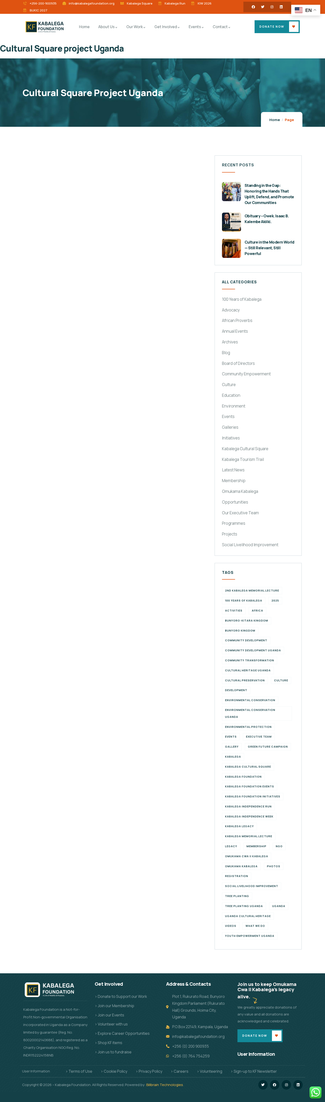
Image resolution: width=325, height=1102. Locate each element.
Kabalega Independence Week (249, 816)
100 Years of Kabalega (241, 299)
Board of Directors (238, 363)
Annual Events (235, 331)
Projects (229, 534)
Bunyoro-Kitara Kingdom (246, 620)
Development (236, 690)
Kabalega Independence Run (248, 806)
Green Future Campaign (268, 746)
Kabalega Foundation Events (249, 786)
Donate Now (271, 27)
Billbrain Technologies (164, 1084)
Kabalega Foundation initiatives (252, 796)
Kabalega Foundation (243, 776)
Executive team (259, 736)
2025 (275, 600)
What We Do (255, 926)
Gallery (232, 746)
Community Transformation (249, 660)
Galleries (230, 427)
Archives (230, 342)
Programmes (233, 523)
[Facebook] (253, 7)
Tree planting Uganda (244, 906)
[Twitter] (262, 7)
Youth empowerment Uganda (249, 936)
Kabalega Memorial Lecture (248, 836)
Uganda (278, 906)
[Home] (45, 26)
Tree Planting (237, 896)
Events (228, 416)
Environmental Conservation (250, 700)
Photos (273, 866)
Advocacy (231, 310)
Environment (233, 406)
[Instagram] (272, 7)
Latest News (233, 470)
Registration (236, 876)
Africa (257, 610)
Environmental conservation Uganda (250, 713)
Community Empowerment (246, 374)
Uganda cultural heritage (248, 916)
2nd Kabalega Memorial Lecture (252, 590)
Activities (233, 610)
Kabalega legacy (239, 826)
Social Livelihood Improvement (250, 544)
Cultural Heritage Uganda (248, 670)
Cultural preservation (245, 680)
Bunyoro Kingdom (240, 630)
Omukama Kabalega (240, 491)
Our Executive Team (240, 512)
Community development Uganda (253, 650)
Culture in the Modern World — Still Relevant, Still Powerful (269, 248)
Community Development (246, 640)
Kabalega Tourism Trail (243, 459)
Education (231, 395)
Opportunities (235, 502)
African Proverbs (237, 320)
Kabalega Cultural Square (245, 448)
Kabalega (233, 756)
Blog (226, 352)
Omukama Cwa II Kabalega (246, 856)
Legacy (231, 846)
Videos (230, 926)
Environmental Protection (248, 727)
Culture (229, 384)
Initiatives (231, 438)
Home (274, 119)
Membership (234, 480)
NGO (279, 846)
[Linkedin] (281, 7)
